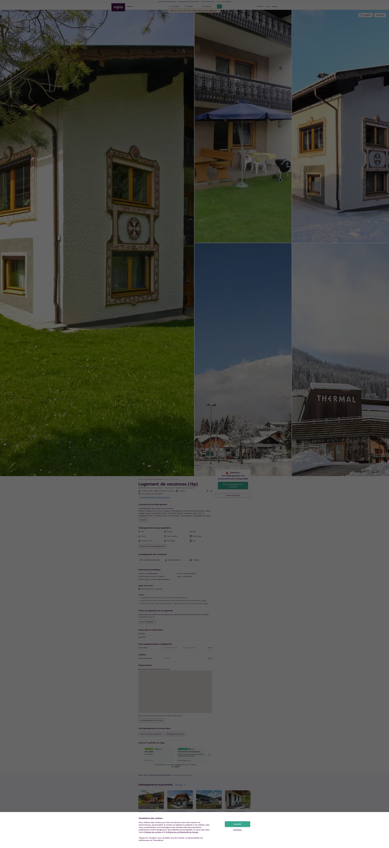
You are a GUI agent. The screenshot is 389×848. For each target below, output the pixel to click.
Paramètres (237, 830)
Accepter (237, 824)
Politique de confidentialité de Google (182, 832)
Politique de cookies (152, 832)
